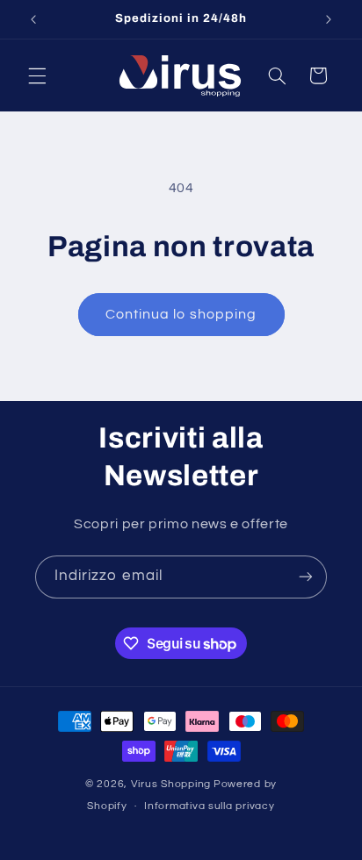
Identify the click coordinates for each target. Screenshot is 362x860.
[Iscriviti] (306, 576)
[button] (37, 75)
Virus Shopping (171, 784)
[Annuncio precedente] (33, 19)
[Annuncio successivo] (328, 19)
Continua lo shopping (181, 314)
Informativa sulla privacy (209, 806)
